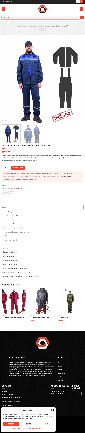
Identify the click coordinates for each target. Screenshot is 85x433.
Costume (33, 26)
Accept (11, 424)
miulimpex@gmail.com (13, 401)
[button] (52, 410)
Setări (45, 424)
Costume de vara (17, 188)
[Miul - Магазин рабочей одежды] (42, 9)
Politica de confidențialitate (34, 428)
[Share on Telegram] (12, 192)
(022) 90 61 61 (12, 405)
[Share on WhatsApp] (3, 192)
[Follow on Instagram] (77, 393)
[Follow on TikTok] (80, 393)
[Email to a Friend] (9, 192)
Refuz (28, 424)
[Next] (79, 82)
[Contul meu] (81, 9)
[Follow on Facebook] (74, 393)
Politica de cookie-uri (19, 428)
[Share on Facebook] (6, 192)
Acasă (19, 26)
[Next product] (40, 29)
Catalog (25, 26)
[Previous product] (44, 29)
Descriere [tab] (4, 207)
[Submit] (77, 18)
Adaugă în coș (17, 168)
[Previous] (6, 82)
